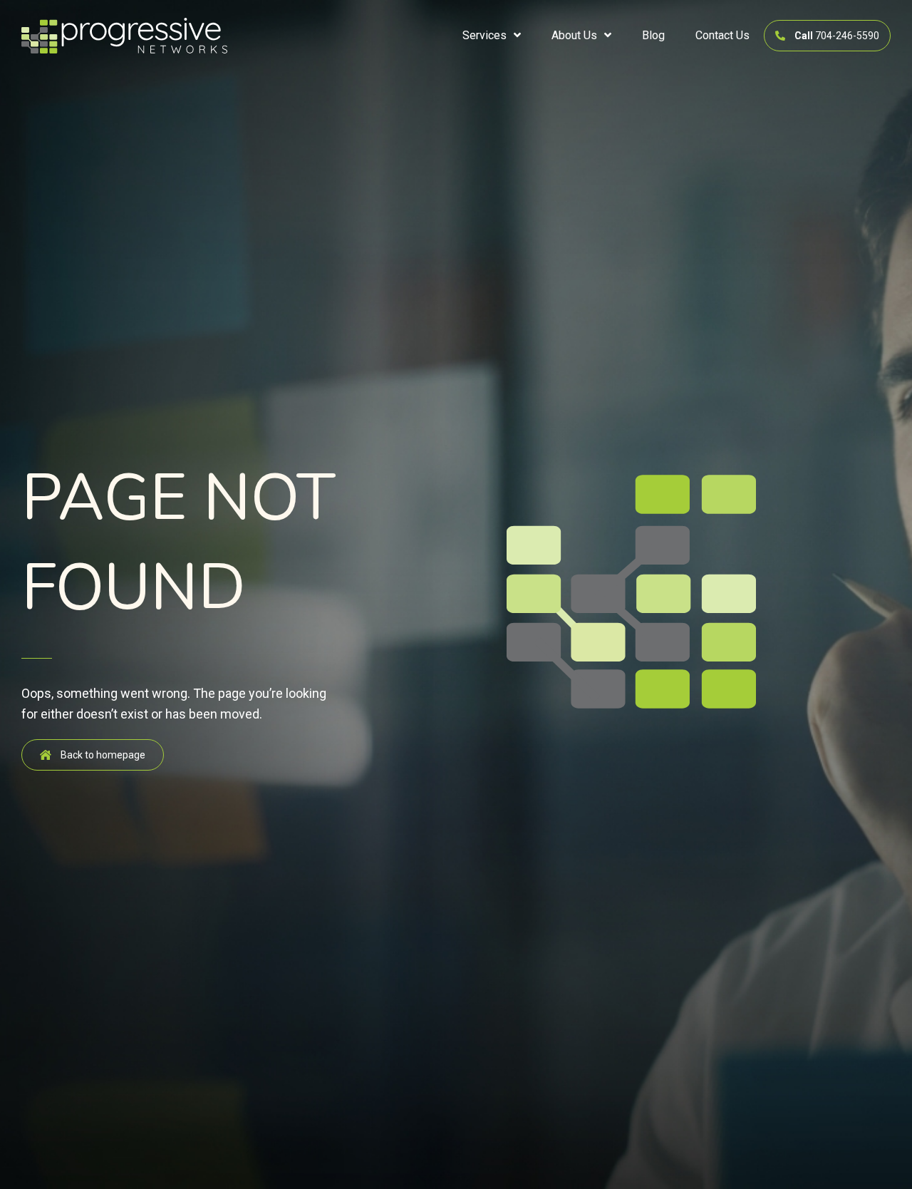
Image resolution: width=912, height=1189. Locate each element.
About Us (574, 35)
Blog (653, 35)
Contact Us (722, 35)
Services (484, 35)
